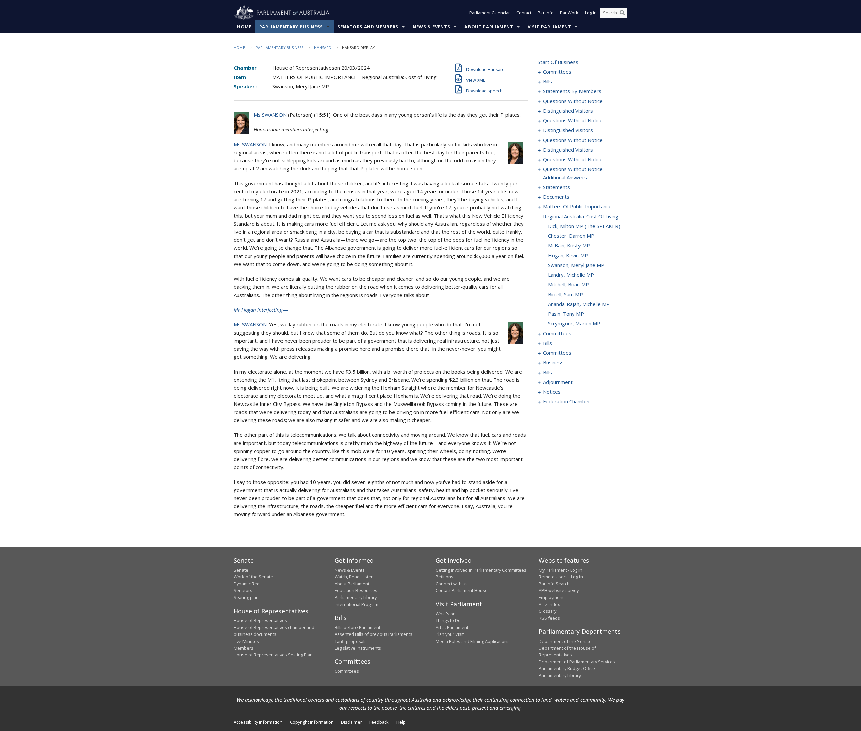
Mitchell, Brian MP (568, 284)
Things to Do (448, 620)
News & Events (431, 27)
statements (556, 187)
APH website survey (559, 590)
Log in (591, 13)
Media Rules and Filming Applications (473, 641)
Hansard (322, 47)
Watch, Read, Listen (354, 577)
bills (547, 81)
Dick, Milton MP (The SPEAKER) (584, 226)
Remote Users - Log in (561, 577)
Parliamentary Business (291, 27)
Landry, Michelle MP (571, 274)
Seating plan (246, 597)
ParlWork (569, 13)
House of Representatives (260, 620)
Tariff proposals (351, 641)
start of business (558, 62)
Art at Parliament (452, 627)
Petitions (444, 577)
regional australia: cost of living (581, 216)
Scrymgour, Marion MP (574, 323)
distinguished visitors (568, 110)
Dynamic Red (247, 584)
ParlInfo (546, 13)
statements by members (572, 91)
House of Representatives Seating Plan (273, 655)
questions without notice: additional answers (573, 173)
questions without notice (573, 101)
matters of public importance (577, 206)
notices (552, 391)
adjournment (558, 382)
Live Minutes (246, 641)
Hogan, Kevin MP (568, 255)
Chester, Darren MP (571, 235)
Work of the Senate (253, 577)
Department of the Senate (565, 641)
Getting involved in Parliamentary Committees (481, 570)
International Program (356, 604)
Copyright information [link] (312, 722)
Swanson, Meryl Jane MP (576, 265)
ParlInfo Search (554, 584)
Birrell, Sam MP (565, 294)
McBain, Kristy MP (569, 245)
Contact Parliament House (462, 590)
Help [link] (401, 722)
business (553, 362)
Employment (551, 597)
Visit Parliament (549, 27)
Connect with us (452, 584)
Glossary (547, 611)
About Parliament (488, 27)
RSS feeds (549, 618)
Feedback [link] (379, 722)
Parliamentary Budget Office (567, 668)
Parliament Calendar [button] (489, 13)
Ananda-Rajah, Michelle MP (579, 304)
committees (557, 71)
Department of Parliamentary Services (577, 662)
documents (556, 196)
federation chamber (566, 401)
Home (244, 27)
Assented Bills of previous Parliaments (373, 634)
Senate (241, 570)
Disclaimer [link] (351, 722)
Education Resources (356, 590)
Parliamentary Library (356, 597)
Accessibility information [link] (258, 722)
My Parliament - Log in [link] (560, 570)
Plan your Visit (450, 634)
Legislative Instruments (358, 648)
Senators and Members (367, 27)
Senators (243, 590)
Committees (347, 671)
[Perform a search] (622, 13)
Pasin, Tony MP (566, 313)
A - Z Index (549, 604)
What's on (446, 614)
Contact (523, 13)
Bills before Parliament (357, 627)
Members (243, 648)
